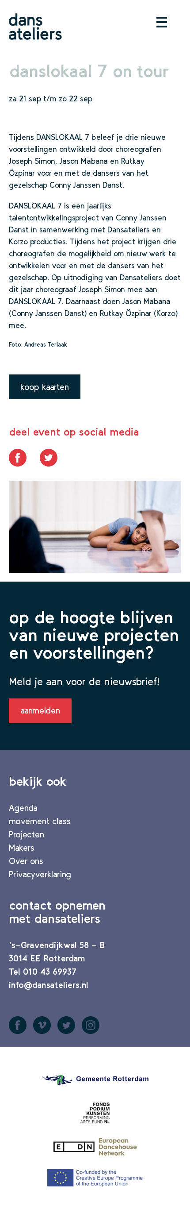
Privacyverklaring (40, 874)
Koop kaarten (44, 387)
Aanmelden (40, 710)
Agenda (23, 807)
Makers (21, 847)
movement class (40, 821)
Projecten (26, 834)
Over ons (26, 861)
